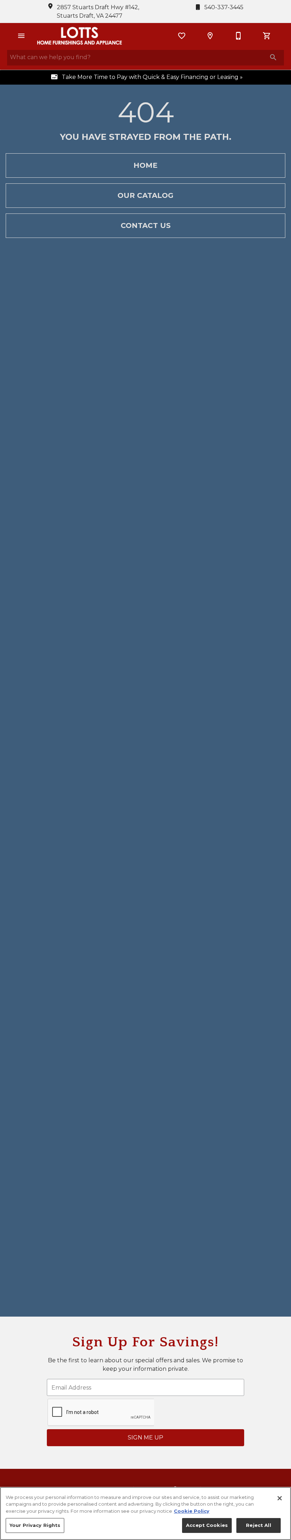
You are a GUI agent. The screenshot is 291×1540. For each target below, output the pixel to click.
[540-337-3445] (238, 35)
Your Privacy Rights (35, 1525)
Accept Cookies (207, 1525)
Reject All (258, 1525)
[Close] (279, 1498)
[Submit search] (273, 57)
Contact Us (146, 225)
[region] (145, 1513)
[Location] (210, 35)
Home (145, 165)
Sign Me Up (145, 1437)
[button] (21, 35)
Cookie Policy (191, 1511)
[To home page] (79, 35)
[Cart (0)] (266, 35)
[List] (181, 35)
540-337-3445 (223, 7)
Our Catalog (145, 195)
